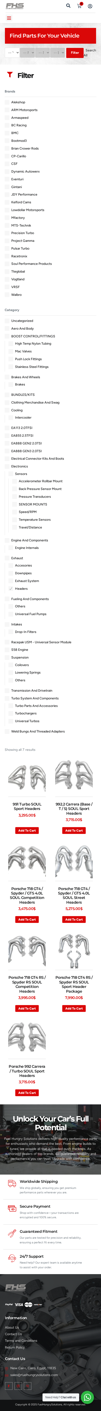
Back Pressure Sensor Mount (40, 489)
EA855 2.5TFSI (22, 436)
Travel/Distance (30, 527)
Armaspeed (19, 118)
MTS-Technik (21, 225)
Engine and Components (29, 540)
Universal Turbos (27, 721)
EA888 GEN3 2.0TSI (26, 451)
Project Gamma (22, 241)
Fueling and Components (30, 599)
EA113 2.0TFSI (21, 428)
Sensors (21, 474)
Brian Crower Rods (25, 148)
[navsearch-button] (68, 5)
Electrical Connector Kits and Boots (37, 459)
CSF (14, 164)
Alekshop (18, 102)
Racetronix (19, 256)
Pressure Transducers (35, 497)
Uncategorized (22, 321)
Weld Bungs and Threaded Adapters (38, 731)
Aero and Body (22, 329)
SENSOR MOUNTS (33, 504)
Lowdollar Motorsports (27, 210)
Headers (21, 589)
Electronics (19, 466)
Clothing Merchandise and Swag (35, 403)
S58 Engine (19, 650)
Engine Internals (27, 548)
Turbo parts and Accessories (36, 706)
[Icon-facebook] (9, 1386)
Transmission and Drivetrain (31, 691)
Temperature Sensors (35, 520)
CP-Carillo (18, 156)
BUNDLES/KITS (23, 395)
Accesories (23, 565)
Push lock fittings (28, 359)
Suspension (20, 657)
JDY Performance (24, 195)
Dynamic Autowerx (25, 171)
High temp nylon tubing (33, 344)
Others (20, 606)
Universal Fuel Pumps (31, 614)
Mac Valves (23, 351)
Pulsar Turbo (20, 249)
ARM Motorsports (24, 110)
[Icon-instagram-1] (18, 1386)
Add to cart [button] (27, 830)
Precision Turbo (22, 233)
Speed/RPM (28, 512)
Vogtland (17, 279)
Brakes (20, 384)
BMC (15, 133)
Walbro (16, 295)
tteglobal (18, 272)
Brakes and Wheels (25, 377)
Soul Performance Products (31, 264)
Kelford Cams (21, 202)
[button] (9, 18)
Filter (75, 53)
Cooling (17, 410)
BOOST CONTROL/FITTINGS (33, 336)
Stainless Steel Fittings (32, 367)
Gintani (16, 187)
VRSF (15, 287)
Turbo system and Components (35, 698)
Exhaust (17, 558)
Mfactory (18, 218)
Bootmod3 (19, 141)
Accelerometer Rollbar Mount (40, 481)
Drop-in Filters (25, 632)
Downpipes (23, 573)
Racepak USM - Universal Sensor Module (41, 642)
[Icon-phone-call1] (27, 1386)
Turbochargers (26, 713)
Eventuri (17, 179)
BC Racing (19, 125)
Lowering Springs (28, 673)
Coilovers (22, 665)
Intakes (16, 624)
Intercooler (23, 418)
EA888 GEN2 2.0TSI (26, 443)
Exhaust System (27, 581)
